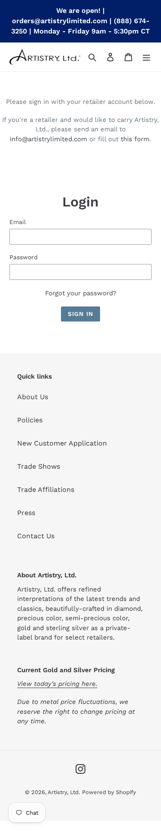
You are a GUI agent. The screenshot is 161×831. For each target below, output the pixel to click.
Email (17, 221)
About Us (32, 397)
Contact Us (36, 536)
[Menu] (146, 56)
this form (135, 139)
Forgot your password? (80, 293)
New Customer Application (62, 443)
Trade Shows (38, 466)
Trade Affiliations (45, 489)
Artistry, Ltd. (64, 792)
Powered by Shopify (109, 792)
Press (26, 513)
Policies (30, 420)
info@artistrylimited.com (48, 139)
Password (23, 257)
